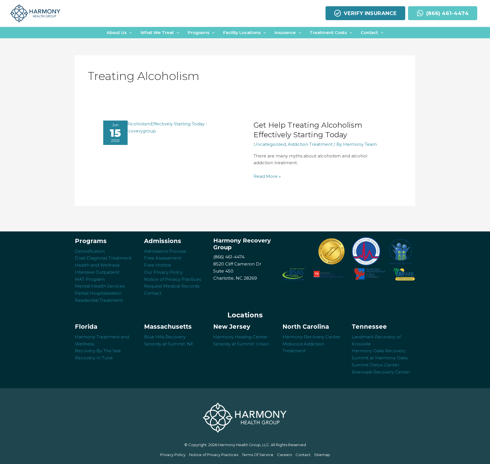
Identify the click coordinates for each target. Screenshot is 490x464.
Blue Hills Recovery (165, 336)
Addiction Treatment (310, 144)
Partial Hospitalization (98, 293)
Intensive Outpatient (97, 272)
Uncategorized (270, 144)
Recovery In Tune (94, 357)
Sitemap (322, 454)
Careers (284, 454)
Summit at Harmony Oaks (379, 357)
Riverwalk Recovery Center (381, 372)
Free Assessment (162, 258)
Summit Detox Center (375, 365)
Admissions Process (165, 251)
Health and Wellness (97, 265)
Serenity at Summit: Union (241, 344)
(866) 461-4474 (228, 257)
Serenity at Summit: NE (168, 344)
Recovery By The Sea (98, 350)
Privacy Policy (172, 454)
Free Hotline (157, 265)
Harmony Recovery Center (311, 336)
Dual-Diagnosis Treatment (103, 258)
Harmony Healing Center (240, 336)
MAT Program (90, 279)
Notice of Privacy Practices (172, 279)
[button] (119, 32)
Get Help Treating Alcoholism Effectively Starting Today (308, 130)
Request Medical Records (171, 286)
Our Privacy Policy (163, 272)
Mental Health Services (100, 286)
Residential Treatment (99, 300)
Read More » (267, 176)
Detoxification (90, 251)
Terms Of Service (257, 454)
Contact (152, 293)
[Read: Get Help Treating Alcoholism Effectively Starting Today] (174, 127)
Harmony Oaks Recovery (378, 350)
